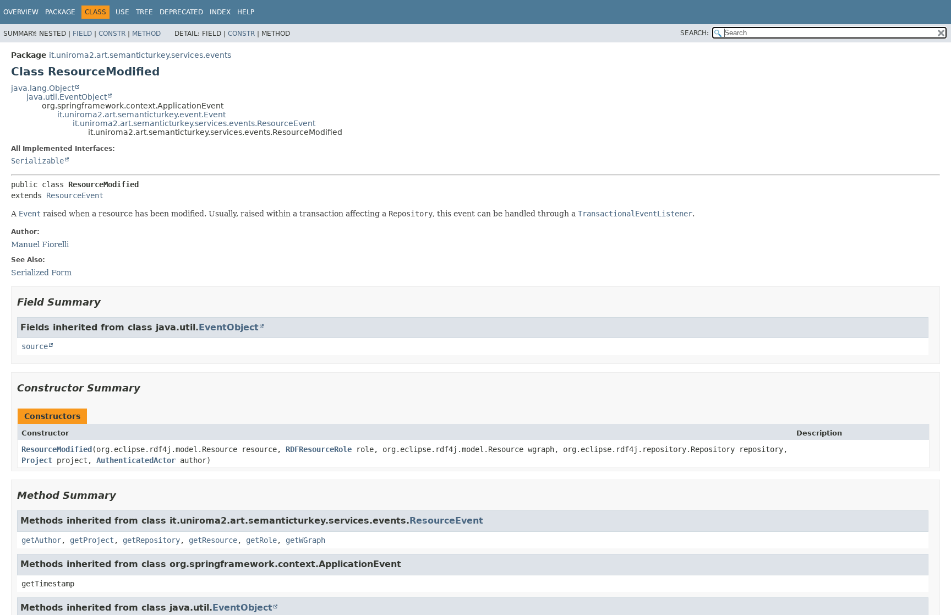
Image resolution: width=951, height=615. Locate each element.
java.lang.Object (42, 88)
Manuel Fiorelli (40, 244)
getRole (261, 540)
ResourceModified (56, 449)
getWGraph (305, 540)
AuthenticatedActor (136, 460)
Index (220, 12)
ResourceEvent (74, 195)
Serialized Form (41, 272)
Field (82, 33)
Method (146, 33)
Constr (112, 33)
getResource (213, 540)
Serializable (37, 160)
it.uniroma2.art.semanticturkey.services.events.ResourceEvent (194, 123)
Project (36, 460)
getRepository (151, 540)
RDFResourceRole (319, 449)
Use (122, 12)
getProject (92, 540)
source (34, 346)
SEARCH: (694, 33)
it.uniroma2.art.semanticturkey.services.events (140, 55)
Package (60, 12)
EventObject (229, 327)
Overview (21, 12)
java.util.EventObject (66, 96)
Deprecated (181, 12)
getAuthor (41, 540)
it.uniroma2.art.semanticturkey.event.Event (141, 114)
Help (245, 12)
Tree (144, 12)
